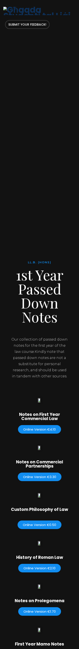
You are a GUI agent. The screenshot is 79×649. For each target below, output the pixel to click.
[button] (39, 429)
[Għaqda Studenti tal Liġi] (39, 11)
